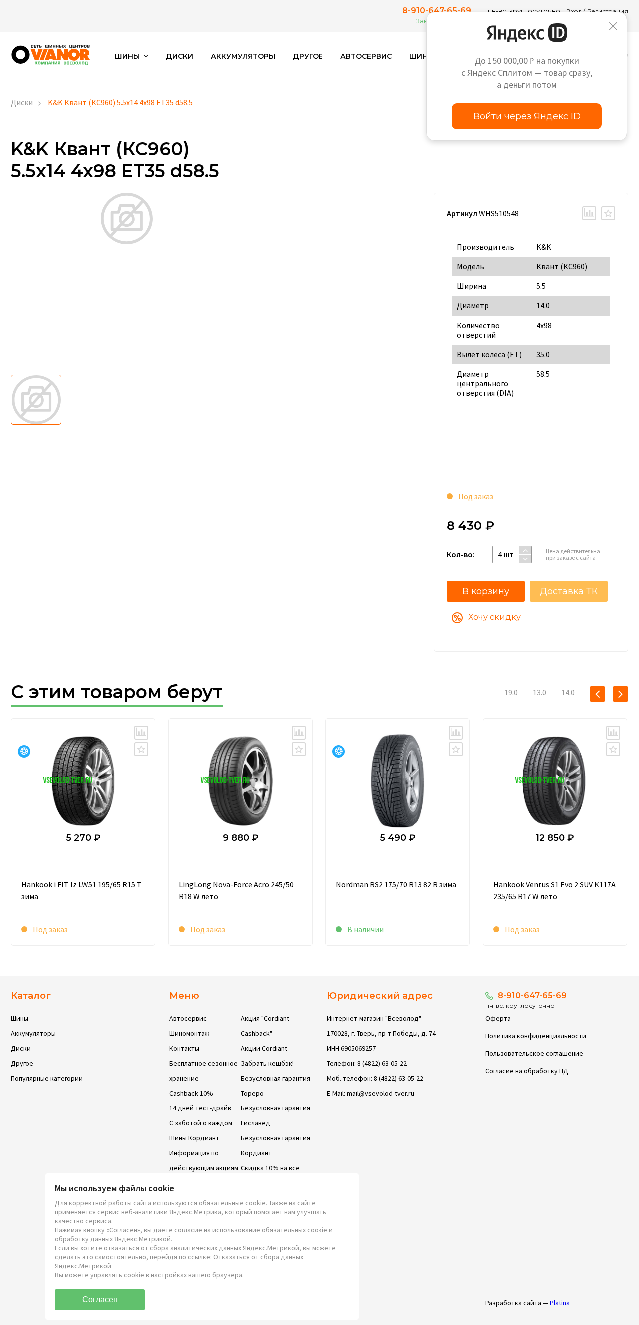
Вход (574, 11)
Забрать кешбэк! (267, 1063)
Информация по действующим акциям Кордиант (203, 1167)
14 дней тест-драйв (200, 1108)
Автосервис (366, 56)
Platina (560, 1302)
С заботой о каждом (200, 1122)
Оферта (498, 1018)
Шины (19, 1018)
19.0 (511, 692)
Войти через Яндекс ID (527, 116)
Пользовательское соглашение (534, 1053)
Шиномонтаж (189, 1033)
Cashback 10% (191, 1093)
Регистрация (607, 11)
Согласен (100, 1299)
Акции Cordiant (264, 1048)
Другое (308, 56)
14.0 (568, 692)
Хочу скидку (494, 617)
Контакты (184, 1048)
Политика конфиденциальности (535, 1035)
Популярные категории (47, 1078)
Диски (179, 56)
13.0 (539, 692)
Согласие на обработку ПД (526, 1070)
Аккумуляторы (243, 56)
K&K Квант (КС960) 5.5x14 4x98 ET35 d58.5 (120, 102)
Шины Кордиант (194, 1137)
